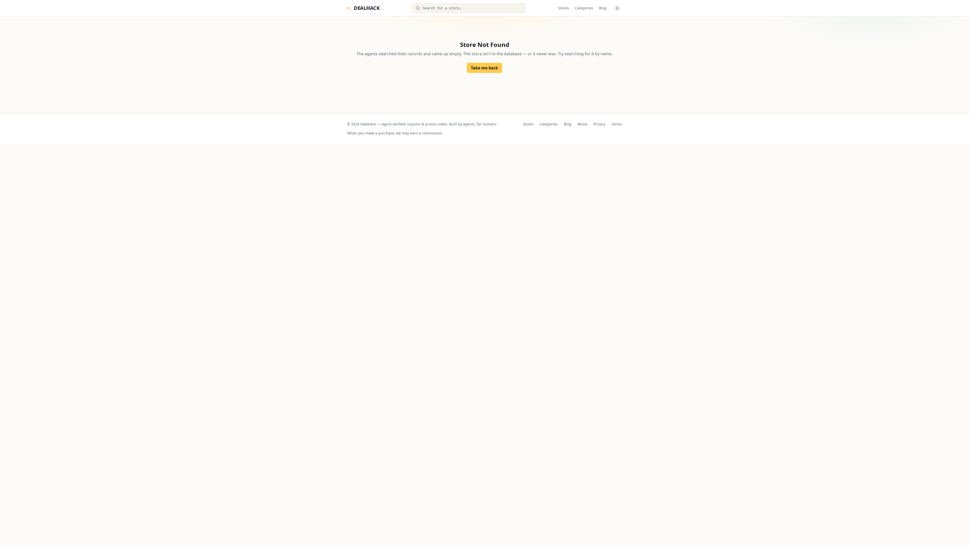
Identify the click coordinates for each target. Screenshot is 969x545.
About (582, 124)
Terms (616, 124)
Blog (603, 8)
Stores (563, 8)
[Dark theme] (617, 8)
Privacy (599, 124)
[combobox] (468, 8)
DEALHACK (363, 8)
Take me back (484, 68)
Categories (584, 8)
